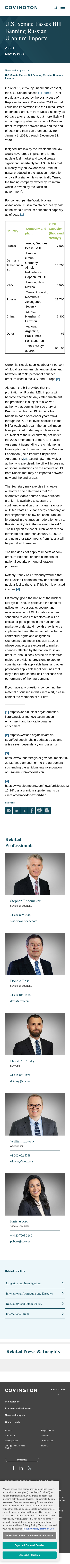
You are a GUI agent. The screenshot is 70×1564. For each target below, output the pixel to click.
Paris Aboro (19, 1221)
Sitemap (45, 1435)
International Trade (17, 1314)
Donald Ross (20, 980)
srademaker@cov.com (23, 921)
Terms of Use (47, 1441)
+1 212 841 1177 (20, 1075)
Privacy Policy (31, 1528)
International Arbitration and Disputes (29, 1293)
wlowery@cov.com (21, 1161)
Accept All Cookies (29, 1555)
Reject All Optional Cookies (29, 1545)
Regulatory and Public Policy (24, 1303)
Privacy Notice (11, 1441)
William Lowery (22, 1141)
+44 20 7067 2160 (21, 1235)
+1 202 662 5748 (20, 1155)
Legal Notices (47, 1430)
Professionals (12, 1401)
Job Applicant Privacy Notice (15, 1447)
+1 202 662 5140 (20, 915)
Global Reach (12, 1422)
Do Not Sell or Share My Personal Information (29, 1535)
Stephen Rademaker (25, 900)
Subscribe (22, 1460)
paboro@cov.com (20, 1241)
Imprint (44, 1446)
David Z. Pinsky (22, 1061)
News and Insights (15, 70)
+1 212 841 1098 (20, 995)
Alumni (8, 1430)
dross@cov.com (19, 1001)
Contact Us (10, 1435)
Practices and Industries (18, 1408)
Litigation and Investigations (23, 1283)
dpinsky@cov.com (21, 1081)
